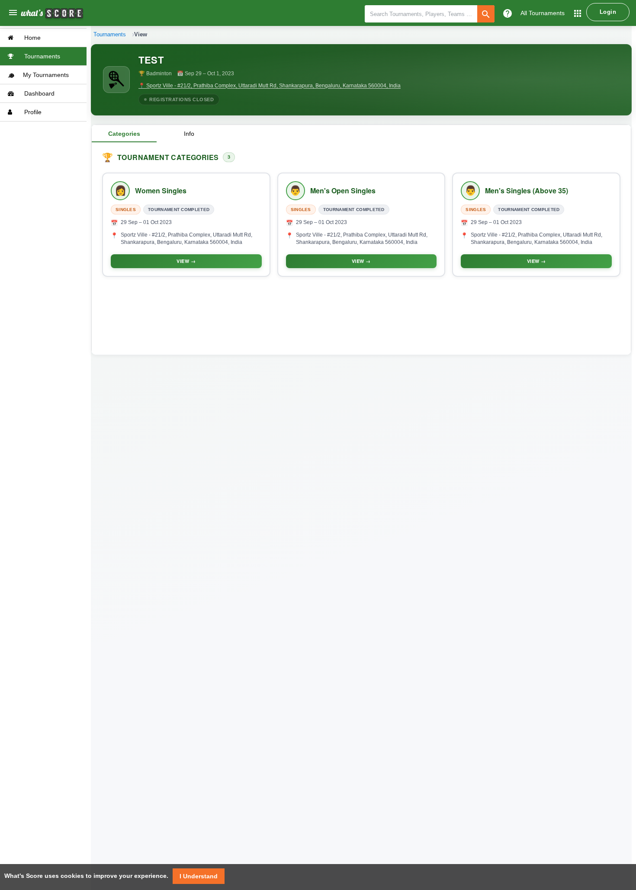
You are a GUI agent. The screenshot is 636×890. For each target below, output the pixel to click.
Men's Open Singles (343, 190)
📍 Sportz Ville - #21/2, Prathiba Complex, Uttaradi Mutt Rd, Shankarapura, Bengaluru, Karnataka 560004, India (269, 86)
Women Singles (160, 190)
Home (31, 37)
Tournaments (41, 56)
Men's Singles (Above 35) (526, 190)
